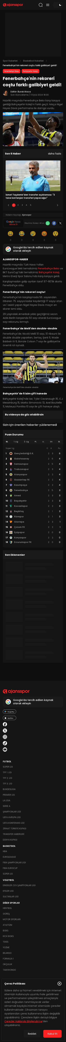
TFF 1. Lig (7, 772)
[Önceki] (8, 205)
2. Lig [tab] (26, 441)
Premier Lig (9, 794)
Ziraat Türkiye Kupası (14, 828)
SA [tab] (51, 441)
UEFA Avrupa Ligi (12, 817)
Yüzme (6, 947)
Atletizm (7, 924)
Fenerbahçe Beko (11, 71)
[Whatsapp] (48, 223)
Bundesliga (9, 789)
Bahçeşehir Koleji (30, 71)
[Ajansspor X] (5, 730)
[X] (60, 223)
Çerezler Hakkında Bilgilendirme (23, 1021)
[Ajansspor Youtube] (5, 749)
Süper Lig (8, 766)
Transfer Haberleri (13, 834)
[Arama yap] (41, 5)
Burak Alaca (24, 91)
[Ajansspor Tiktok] (5, 743)
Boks (5, 930)
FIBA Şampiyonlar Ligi (14, 862)
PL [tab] (36, 441)
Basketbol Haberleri (33, 60)
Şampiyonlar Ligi (12, 811)
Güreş (6, 913)
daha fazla (54, 153)
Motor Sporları (12, 919)
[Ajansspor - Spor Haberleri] (13, 4)
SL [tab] (7, 441)
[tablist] (33, 441)
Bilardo (7, 953)
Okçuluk (7, 964)
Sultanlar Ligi (10, 896)
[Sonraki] (57, 205)
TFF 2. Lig (7, 778)
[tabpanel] (33, 495)
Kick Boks (8, 936)
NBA (5, 851)
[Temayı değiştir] (58, 5)
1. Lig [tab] (16, 441)
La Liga (6, 800)
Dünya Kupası (10, 839)
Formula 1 (8, 958)
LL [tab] (43, 441)
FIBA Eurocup (10, 868)
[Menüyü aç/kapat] (48, 5)
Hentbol (7, 908)
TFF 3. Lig (7, 783)
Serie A (6, 806)
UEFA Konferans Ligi (13, 822)
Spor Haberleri (10, 60)
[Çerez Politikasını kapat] (59, 984)
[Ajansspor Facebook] (5, 724)
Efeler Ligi (8, 890)
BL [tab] (59, 441)
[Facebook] (54, 223)
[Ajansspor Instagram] (5, 737)
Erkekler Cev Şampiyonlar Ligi (19, 885)
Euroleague (9, 856)
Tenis (5, 941)
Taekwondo (9, 969)
